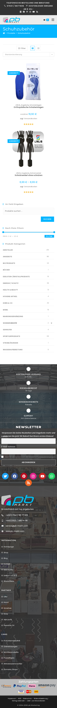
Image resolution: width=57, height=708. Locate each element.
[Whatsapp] (51, 476)
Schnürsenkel (35, 173)
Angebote (25, 105)
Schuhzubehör (24, 33)
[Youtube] (42, 476)
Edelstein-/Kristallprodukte (16, 276)
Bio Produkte (9, 263)
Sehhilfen (7, 330)
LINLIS (18, 105)
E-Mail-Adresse (8, 446)
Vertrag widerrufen (18, 701)
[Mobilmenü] (52, 20)
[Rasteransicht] (32, 48)
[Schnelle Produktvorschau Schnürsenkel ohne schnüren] (53, 134)
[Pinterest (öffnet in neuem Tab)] (27, 12)
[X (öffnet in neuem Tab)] (20, 12)
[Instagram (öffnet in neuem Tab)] (30, 12)
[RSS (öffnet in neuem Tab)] (37, 12)
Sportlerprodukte (11, 336)
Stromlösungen (10, 343)
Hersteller (8, 250)
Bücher (6, 270)
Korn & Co (7, 303)
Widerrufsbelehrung (41, 698)
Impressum (12, 698)
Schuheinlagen (35, 105)
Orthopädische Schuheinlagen (28, 107)
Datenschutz (27, 698)
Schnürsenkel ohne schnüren (28, 175)
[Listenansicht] (38, 48)
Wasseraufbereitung (13, 350)
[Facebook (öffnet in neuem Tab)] (24, 12)
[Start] (4, 33)
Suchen (47, 219)
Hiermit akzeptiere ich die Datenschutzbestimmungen (30, 457)
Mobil (5, 310)
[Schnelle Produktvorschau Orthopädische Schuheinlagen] (53, 66)
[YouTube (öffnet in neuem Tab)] (34, 12)
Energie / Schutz (10, 283)
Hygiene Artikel (10, 296)
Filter (49, 236)
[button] (53, 73)
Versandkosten (30, 118)
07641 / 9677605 (16, 6)
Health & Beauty (10, 290)
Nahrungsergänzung (13, 316)
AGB (19, 698)
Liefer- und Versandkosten (36, 701)
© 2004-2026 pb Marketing (28, 705)
